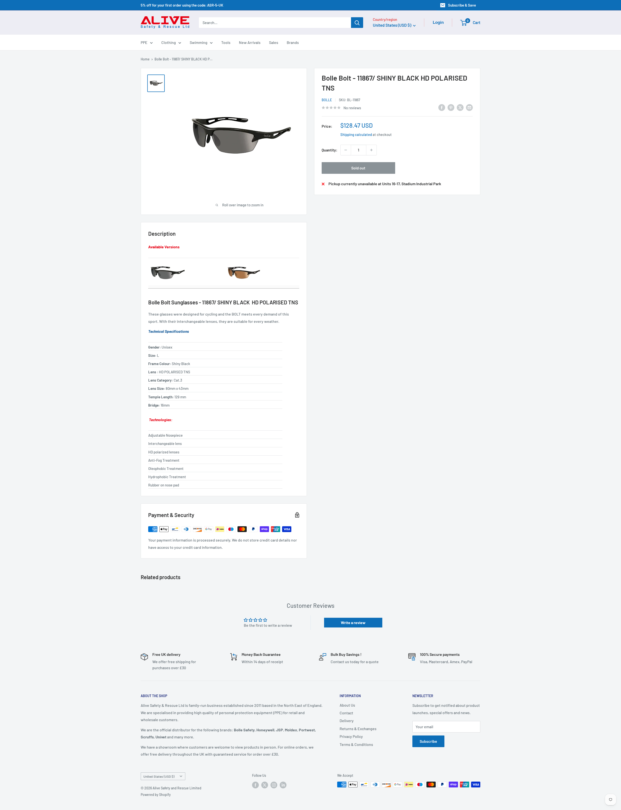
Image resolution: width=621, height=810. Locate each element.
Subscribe (428, 741)
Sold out (358, 168)
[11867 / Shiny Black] (167, 262)
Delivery (347, 720)
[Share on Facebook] (441, 107)
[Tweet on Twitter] (460, 107)
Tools (225, 42)
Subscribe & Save (462, 5)
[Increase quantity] (371, 150)
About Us (347, 705)
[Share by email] (469, 107)
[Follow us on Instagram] (273, 785)
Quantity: (329, 150)
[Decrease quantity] (346, 150)
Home (145, 59)
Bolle (327, 100)
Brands (293, 42)
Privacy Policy (351, 736)
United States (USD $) (158, 776)
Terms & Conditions (356, 744)
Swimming (198, 42)
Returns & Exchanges (358, 728)
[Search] (357, 22)
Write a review (353, 622)
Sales (273, 42)
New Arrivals (250, 42)
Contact (346, 712)
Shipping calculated (356, 134)
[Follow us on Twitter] (264, 785)
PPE (144, 42)
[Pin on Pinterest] (451, 107)
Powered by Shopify (156, 795)
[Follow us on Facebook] (255, 785)
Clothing (168, 42)
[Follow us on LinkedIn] (283, 785)
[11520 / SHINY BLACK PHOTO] (243, 262)
